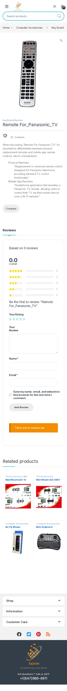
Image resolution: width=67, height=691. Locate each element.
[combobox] (28, 16)
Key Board (58, 27)
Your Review (13, 329)
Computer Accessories (29, 27)
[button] (61, 40)
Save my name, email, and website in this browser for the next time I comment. (36, 395)
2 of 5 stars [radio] (14, 319)
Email (13, 375)
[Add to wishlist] (6, 136)
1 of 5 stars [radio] (10, 319)
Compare (19, 137)
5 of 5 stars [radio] (24, 319)
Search (59, 16)
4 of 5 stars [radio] (20, 319)
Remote (18, 120)
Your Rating (16, 314)
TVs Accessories (13, 476)
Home (6, 27)
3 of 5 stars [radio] (17, 319)
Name (13, 358)
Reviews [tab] (9, 230)
